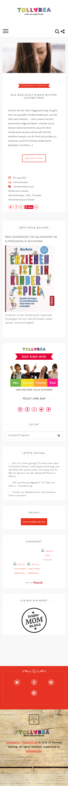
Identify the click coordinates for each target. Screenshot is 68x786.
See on (29, 582)
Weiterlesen (34, 158)
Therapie (36, 195)
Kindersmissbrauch (23, 186)
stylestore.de (34, 751)
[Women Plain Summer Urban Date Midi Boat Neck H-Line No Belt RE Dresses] (47, 555)
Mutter (24, 190)
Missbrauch (14, 190)
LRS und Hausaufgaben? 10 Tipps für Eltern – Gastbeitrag (32, 484)
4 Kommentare (20, 182)
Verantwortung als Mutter (21, 199)
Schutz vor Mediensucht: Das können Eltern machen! (32, 494)
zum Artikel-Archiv (34, 521)
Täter (28, 195)
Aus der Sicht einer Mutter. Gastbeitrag (34, 96)
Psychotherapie (16, 195)
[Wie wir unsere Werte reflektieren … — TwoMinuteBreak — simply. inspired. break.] (20, 568)
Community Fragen (34, 85)
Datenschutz (30, 742)
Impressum (13, 742)
